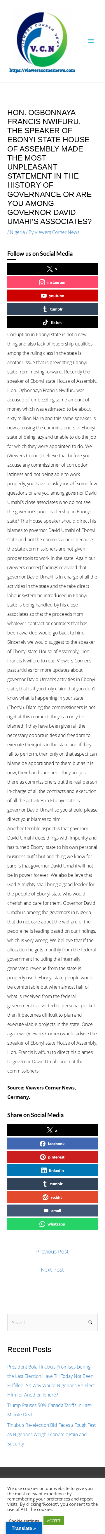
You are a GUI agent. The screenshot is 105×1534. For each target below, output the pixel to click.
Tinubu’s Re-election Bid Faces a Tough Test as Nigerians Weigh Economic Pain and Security (51, 1434)
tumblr (56, 308)
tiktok (56, 322)
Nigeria (17, 232)
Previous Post (52, 1251)
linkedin (56, 1170)
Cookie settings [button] (24, 1521)
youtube (56, 295)
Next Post (52, 1269)
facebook (56, 1143)
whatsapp (56, 1223)
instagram (56, 282)
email (56, 1210)
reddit (56, 1197)
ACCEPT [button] (53, 1520)
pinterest (56, 1156)
